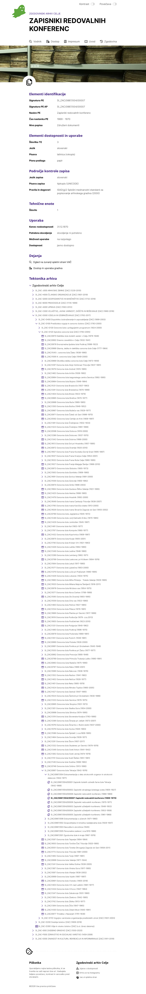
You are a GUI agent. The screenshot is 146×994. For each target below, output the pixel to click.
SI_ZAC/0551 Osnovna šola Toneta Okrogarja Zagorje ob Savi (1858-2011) (77, 848)
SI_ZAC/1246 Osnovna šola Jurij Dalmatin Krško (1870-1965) (71, 518)
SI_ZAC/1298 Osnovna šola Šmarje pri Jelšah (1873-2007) (70, 721)
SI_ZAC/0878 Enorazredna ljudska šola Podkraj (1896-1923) (71, 344)
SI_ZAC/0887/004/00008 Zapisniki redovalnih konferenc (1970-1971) (81, 802)
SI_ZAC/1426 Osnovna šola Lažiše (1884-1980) (65, 547)
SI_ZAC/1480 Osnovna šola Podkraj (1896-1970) (66, 630)
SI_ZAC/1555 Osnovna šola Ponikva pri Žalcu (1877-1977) (70, 650)
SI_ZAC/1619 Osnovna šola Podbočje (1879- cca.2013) (69, 617)
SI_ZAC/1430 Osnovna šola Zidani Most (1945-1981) (68, 910)
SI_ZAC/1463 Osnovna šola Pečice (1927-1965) (65, 605)
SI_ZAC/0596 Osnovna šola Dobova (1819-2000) (66, 431)
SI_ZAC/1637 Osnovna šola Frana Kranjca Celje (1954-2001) (71, 456)
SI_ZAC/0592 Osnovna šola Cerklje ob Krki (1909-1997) (69, 419)
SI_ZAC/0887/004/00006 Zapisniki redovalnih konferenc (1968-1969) (81, 794)
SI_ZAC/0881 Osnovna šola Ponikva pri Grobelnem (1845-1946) (73, 646)
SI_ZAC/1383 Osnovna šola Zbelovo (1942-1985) (66, 897)
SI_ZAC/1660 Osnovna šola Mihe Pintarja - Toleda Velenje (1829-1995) (76, 580)
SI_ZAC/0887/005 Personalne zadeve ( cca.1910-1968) (72, 831)
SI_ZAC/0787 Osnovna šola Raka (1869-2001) (65, 667)
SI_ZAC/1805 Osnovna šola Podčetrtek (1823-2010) (67, 621)
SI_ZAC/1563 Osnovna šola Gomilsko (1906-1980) (67, 472)
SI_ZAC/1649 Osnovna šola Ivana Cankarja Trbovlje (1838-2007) (73, 501)
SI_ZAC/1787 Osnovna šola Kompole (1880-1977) (66, 530)
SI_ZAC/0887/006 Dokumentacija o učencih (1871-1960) (72, 819)
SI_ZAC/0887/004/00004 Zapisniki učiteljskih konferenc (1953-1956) (81, 810)
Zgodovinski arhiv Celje (48, 285)
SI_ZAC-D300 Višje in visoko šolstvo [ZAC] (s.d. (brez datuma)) (66, 926)
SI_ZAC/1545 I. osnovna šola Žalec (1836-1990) (66, 352)
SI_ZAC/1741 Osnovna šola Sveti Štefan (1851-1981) (67, 758)
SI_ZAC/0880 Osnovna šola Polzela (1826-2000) (66, 642)
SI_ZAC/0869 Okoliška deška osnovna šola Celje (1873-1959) (72, 361)
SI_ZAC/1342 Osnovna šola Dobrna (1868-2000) (66, 439)
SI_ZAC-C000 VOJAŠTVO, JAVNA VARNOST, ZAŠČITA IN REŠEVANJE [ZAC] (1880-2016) (74, 311)
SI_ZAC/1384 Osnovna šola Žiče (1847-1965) (64, 906)
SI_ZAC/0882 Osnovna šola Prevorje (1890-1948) (66, 654)
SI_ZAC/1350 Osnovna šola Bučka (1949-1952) (65, 406)
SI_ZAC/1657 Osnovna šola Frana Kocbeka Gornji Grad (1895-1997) (74, 452)
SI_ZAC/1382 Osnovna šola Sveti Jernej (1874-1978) (68, 754)
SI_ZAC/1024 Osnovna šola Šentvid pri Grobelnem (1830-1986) (72, 696)
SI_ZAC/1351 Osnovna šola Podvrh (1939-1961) (65, 638)
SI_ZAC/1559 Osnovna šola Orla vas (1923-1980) (66, 601)
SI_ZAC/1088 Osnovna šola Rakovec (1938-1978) (66, 671)
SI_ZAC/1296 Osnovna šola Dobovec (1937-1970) (66, 435)
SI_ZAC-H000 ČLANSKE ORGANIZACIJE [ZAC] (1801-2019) (61, 295)
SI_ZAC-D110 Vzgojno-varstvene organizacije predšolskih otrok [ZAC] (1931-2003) (78, 918)
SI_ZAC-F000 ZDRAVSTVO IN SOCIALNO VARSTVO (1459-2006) (64, 934)
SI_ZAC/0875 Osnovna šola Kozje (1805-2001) (65, 539)
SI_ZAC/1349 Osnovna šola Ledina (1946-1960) (65, 551)
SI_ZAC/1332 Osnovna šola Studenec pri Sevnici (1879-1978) (71, 745)
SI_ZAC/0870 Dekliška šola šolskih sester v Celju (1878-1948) (72, 336)
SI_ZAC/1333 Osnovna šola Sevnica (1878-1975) (66, 700)
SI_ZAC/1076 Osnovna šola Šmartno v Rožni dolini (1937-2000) (73, 725)
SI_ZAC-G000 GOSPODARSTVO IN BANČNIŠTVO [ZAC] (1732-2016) (65, 299)
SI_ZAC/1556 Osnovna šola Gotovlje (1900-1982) (66, 481)
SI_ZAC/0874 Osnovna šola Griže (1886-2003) (65, 485)
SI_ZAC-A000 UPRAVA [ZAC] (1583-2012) (53, 307)
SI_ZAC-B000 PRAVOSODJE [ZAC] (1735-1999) (56, 303)
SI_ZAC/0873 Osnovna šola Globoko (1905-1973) (66, 468)
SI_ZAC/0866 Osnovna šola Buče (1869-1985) (65, 402)
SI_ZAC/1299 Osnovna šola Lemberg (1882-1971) (66, 555)
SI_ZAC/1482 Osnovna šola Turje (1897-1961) (65, 856)
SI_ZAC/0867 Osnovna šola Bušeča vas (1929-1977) (68, 410)
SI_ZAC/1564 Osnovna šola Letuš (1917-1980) (65, 563)
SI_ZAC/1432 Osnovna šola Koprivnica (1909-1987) (67, 534)
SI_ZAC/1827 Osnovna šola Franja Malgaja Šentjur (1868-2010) (72, 464)
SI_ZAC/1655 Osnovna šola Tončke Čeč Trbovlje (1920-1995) (72, 843)
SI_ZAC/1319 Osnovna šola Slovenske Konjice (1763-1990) (70, 716)
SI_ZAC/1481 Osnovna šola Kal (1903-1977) (64, 526)
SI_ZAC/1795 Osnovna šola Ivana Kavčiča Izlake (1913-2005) (72, 506)
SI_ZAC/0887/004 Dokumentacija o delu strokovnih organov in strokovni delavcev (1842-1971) (80, 776)
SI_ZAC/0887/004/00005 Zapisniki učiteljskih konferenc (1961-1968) (81, 815)
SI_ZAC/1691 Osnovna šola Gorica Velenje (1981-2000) (69, 477)
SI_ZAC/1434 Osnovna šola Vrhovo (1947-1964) (66, 889)
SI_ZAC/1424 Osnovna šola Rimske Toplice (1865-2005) (69, 688)
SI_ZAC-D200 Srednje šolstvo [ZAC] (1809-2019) (60, 922)
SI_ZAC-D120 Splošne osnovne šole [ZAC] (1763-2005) (65, 332)
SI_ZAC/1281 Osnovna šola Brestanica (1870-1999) (67, 390)
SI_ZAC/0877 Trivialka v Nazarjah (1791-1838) (65, 914)
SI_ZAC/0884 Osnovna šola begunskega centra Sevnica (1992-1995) (75, 377)
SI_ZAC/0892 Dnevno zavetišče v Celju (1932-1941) (67, 340)
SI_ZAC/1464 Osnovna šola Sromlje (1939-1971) (66, 737)
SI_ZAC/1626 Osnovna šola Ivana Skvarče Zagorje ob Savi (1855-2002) (76, 510)
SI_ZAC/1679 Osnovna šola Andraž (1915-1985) (66, 369)
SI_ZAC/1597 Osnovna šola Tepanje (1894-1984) (66, 839)
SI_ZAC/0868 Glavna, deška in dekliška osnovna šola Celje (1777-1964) (76, 348)
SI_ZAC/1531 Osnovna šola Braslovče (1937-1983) (67, 386)
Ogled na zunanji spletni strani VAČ (52, 262)
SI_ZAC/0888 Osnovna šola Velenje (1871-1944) (66, 860)
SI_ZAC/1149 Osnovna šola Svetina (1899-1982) (66, 762)
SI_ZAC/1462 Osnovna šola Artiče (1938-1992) (65, 373)
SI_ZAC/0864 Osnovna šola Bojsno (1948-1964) (66, 381)
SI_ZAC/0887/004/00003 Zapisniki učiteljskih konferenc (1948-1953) (81, 806)
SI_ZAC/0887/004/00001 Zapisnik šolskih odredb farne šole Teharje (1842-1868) (81, 784)
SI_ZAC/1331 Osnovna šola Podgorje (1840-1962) (66, 625)
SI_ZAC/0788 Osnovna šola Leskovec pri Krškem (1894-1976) (72, 559)
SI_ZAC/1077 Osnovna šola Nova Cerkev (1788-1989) (68, 592)
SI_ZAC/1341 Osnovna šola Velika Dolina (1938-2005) (68, 864)
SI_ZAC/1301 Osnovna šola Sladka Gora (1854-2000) (68, 708)
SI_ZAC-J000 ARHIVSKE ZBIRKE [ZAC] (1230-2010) (58, 290)
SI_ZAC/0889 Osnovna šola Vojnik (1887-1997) (65, 876)
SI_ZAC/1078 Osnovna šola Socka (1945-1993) (65, 729)
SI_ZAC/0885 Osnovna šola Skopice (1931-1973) (66, 704)
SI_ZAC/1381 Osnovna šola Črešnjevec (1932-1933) (67, 423)
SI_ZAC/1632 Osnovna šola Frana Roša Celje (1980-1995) (70, 460)
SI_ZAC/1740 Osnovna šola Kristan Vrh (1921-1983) (67, 543)
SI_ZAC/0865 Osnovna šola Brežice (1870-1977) (66, 398)
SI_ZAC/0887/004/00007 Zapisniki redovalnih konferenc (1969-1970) (83, 798)
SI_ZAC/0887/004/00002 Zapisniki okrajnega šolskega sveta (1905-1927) (83, 790)
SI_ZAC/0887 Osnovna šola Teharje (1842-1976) (66, 770)
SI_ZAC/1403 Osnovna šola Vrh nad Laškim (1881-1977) (69, 885)
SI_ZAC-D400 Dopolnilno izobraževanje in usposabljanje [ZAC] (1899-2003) (72, 319)
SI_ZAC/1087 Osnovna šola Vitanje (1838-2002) (66, 872)
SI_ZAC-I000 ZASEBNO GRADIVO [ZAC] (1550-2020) (58, 930)
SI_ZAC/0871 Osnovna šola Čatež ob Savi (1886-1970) (69, 414)
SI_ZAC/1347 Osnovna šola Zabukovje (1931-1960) (67, 893)
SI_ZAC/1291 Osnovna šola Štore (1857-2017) (65, 741)
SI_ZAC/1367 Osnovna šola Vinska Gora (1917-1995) (68, 868)
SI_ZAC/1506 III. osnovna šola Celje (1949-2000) (66, 357)
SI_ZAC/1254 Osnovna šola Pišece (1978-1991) (65, 609)
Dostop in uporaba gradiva (47, 268)
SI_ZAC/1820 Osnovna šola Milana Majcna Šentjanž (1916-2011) (73, 584)
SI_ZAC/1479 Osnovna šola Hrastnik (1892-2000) (66, 497)
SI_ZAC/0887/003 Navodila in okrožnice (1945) (68, 827)
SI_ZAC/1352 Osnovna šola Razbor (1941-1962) (66, 675)
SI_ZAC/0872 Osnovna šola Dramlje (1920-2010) (66, 448)
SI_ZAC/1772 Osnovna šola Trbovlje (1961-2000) (66, 852)
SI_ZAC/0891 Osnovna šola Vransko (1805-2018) (66, 881)
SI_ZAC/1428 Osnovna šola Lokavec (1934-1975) (66, 576)
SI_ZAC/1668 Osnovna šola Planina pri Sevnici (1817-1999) (70, 613)
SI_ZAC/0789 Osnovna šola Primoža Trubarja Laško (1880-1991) (73, 659)
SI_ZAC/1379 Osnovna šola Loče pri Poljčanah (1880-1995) (71, 572)
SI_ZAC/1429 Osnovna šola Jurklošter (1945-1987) (67, 522)
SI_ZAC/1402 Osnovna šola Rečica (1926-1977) (65, 679)
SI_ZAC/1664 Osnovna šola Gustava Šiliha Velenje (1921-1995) (72, 489)
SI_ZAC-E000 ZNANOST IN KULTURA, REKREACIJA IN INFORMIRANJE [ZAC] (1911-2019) (74, 939)
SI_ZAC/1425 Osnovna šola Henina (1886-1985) (66, 493)
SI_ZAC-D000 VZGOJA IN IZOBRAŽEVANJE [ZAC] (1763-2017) (63, 315)
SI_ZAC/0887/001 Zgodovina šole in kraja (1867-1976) (72, 835)
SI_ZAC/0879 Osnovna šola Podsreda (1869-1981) (67, 634)
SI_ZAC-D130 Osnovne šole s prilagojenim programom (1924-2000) (71, 328)
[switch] (87, 4)
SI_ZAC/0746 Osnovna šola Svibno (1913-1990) (65, 766)
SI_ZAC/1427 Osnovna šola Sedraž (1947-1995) (66, 692)
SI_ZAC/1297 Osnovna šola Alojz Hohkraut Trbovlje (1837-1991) (73, 365)
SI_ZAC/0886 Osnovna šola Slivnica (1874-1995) (66, 712)
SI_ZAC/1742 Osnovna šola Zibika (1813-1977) (65, 901)
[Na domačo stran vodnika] (19, 11)
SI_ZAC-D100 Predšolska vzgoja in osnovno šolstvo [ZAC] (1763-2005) (70, 323)
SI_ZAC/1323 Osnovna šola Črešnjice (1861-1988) (66, 427)
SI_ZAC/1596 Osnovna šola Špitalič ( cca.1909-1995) (68, 733)
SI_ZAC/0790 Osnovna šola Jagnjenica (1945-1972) (67, 514)
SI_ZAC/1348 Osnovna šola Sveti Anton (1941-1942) (67, 750)
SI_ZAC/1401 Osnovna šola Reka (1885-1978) (65, 683)
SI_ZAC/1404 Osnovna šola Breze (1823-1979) (65, 394)
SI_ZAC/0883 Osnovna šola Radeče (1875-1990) (66, 663)
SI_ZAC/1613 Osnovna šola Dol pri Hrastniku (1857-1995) (70, 443)
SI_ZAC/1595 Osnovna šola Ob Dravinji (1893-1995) (67, 597)
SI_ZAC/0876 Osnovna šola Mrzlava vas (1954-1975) (68, 588)
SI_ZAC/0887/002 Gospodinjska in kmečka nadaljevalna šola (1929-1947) (80, 823)
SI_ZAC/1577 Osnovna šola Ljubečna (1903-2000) (67, 568)
